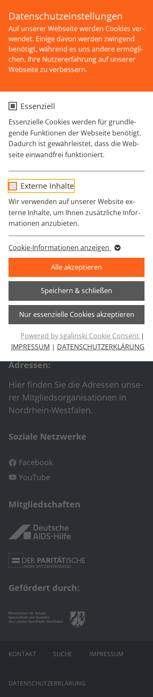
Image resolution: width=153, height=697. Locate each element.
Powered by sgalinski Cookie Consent (80, 335)
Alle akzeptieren (76, 267)
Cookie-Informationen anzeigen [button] (59, 247)
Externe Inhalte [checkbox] (47, 186)
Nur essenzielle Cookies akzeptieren (76, 314)
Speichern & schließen (76, 290)
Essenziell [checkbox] (37, 106)
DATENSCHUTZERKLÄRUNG (100, 346)
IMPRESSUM (30, 346)
